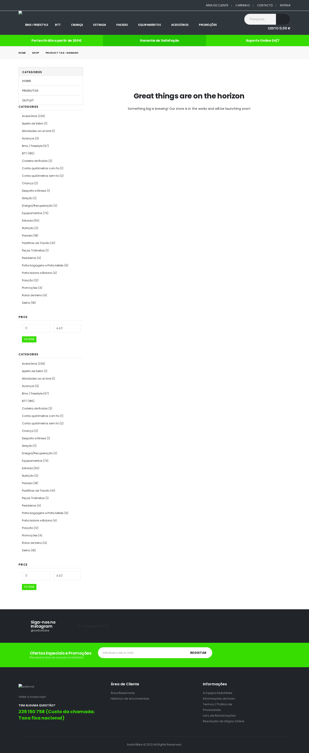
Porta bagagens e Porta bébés (43, 265)
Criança (77, 25)
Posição (27, 280)
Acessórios (180, 25)
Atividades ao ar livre (36, 131)
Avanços (28, 138)
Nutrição (28, 228)
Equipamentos (149, 25)
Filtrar (29, 339)
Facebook (272, 655)
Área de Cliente (217, 5)
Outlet (28, 100)
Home (26, 81)
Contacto (265, 5)
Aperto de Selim (32, 123)
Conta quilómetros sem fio (40, 176)
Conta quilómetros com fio (40, 168)
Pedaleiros (29, 258)
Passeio (122, 25)
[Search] (283, 19)
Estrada (99, 25)
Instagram (286, 655)
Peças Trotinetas (33, 250)
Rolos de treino (32, 295)
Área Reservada (123, 693)
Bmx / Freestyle (36, 25)
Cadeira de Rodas (35, 161)
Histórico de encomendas (130, 698)
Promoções (208, 25)
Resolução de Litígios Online (223, 721)
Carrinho (242, 5)
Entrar (285, 5)
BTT (58, 25)
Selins (26, 303)
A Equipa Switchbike (217, 693)
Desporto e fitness (34, 191)
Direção (27, 198)
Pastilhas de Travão (36, 243)
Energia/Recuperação (37, 206)
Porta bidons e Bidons (37, 273)
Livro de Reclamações (219, 715)
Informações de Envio (219, 698)
